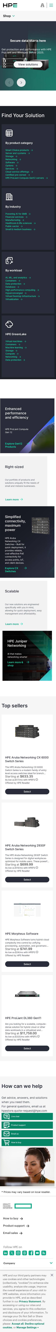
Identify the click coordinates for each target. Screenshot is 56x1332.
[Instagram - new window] (18, 1253)
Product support (18, 1125)
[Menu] (51, 5)
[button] (52, 1275)
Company (9, 1263)
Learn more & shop (15, 664)
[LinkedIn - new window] (5, 1253)
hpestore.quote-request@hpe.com (24, 1110)
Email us (15, 1134)
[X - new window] (11, 1253)
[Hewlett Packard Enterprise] (10, 5)
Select (27, 791)
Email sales (10, 1233)
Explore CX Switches (11, 570)
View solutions (28, 64)
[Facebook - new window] (31, 1253)
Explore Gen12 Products (13, 445)
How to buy (16, 1142)
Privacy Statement (30, 1301)
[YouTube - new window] (37, 1253)
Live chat (15, 1116)
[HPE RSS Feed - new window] (43, 1253)
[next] (21, 82)
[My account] (42, 5)
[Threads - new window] (24, 1253)
